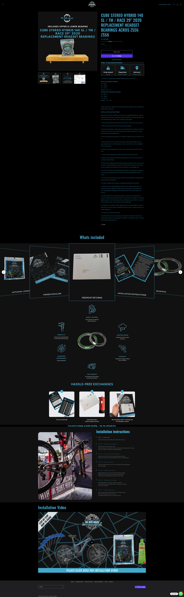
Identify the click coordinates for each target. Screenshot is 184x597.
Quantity (103, 43)
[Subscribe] (62, 587)
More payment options (117, 59)
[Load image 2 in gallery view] (55, 78)
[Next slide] (180, 272)
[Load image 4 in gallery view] (79, 78)
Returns (111, 581)
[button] (3, 4)
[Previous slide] (3, 272)
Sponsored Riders (98, 581)
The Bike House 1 (45, 596)
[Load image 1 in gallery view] (43, 78)
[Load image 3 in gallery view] (67, 78)
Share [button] (103, 224)
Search (72, 581)
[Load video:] (92, 542)
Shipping (110, 41)
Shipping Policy (79, 581)
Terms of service (89, 581)
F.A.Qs (106, 581)
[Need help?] (181, 594)
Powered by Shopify (53, 596)
